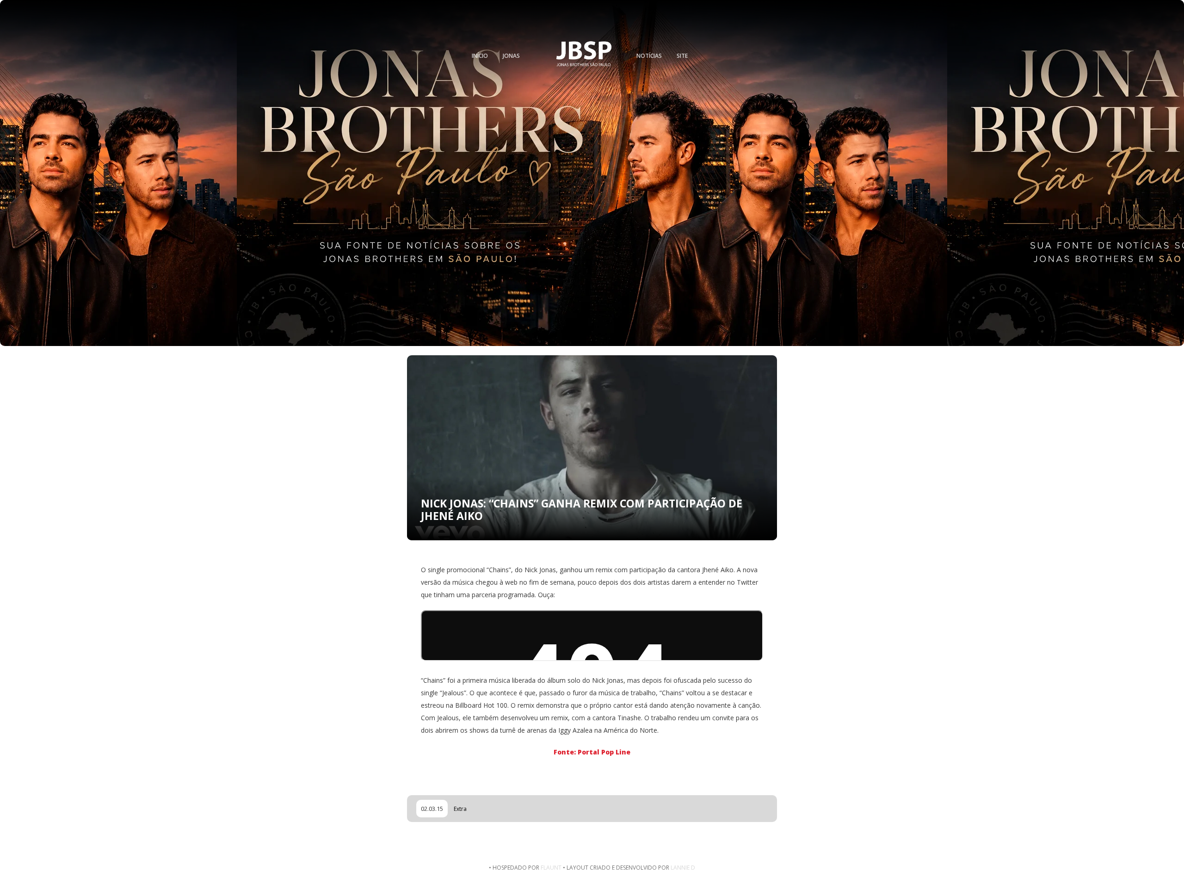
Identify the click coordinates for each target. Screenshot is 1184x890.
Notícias (649, 56)
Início (480, 56)
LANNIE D (683, 867)
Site (682, 56)
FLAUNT (551, 867)
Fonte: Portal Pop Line (592, 752)
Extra (460, 809)
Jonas (511, 56)
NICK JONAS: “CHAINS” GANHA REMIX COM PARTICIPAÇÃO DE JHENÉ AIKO (581, 510)
